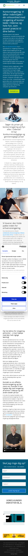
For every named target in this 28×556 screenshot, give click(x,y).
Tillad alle (14, 299)
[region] (14, 518)
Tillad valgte (14, 303)
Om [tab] (23, 251)
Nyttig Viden (14, 554)
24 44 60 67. (9, 415)
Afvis (14, 308)
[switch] (24, 282)
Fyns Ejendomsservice (11, 46)
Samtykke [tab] (5, 251)
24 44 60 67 (10, 1)
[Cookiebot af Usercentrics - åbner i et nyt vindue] (19, 247)
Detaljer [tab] (14, 251)
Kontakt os (14, 91)
